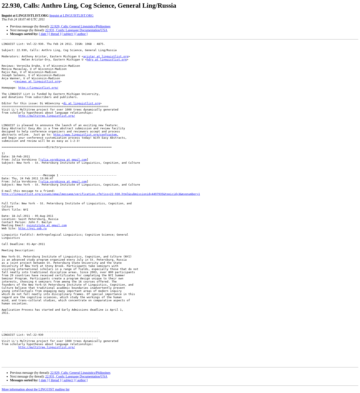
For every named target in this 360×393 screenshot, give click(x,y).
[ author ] (81, 34)
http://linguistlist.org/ (38, 87)
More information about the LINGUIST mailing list (35, 389)
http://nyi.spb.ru (32, 228)
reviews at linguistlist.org (37, 81)
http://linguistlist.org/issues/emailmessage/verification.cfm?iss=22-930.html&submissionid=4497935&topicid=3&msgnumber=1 (101, 194)
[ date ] (43, 34)
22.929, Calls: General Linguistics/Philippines (80, 26)
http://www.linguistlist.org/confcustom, (85, 134)
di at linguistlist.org (81, 103)
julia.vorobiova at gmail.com (63, 159)
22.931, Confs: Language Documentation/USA (76, 30)
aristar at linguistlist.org (105, 56)
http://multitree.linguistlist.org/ (46, 115)
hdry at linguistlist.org (107, 59)
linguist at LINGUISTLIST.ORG (71, 15)
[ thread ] (55, 34)
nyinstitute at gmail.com (47, 225)
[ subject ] (68, 34)
